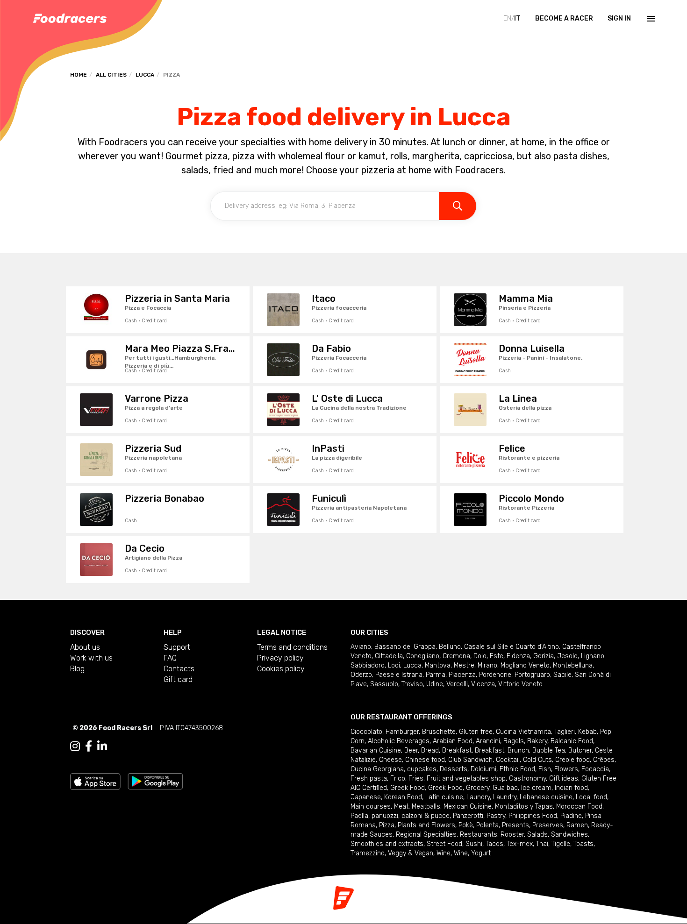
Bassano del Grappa (405, 647)
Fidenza (518, 656)
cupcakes (422, 769)
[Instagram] (75, 746)
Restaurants (478, 835)
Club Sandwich (470, 760)
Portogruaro (532, 675)
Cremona (456, 656)
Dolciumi (483, 769)
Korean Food (403, 797)
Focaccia (595, 769)
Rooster (512, 835)
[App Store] (95, 780)
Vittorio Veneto (520, 684)
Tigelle (560, 844)
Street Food (444, 844)
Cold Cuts (537, 760)
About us (85, 647)
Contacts (179, 668)
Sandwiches (569, 835)
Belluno (450, 647)
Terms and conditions (292, 647)
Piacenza (462, 675)
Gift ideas (563, 778)
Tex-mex (520, 844)
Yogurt (481, 853)
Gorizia (543, 656)
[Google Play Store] (155, 780)
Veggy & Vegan (410, 853)
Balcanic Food (572, 741)
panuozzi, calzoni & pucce (411, 816)
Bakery (537, 741)
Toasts (583, 844)
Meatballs (426, 806)
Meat (401, 806)
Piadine (571, 816)
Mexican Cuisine (468, 806)
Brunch (518, 750)
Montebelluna (573, 665)
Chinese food (425, 760)
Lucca (145, 74)
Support (177, 647)
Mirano (487, 665)
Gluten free (476, 732)
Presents (515, 825)
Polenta (487, 825)
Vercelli (457, 684)
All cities (111, 74)
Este (496, 656)
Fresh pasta (369, 778)
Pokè (465, 825)
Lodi (394, 665)
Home (78, 74)
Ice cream (536, 788)
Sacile (562, 675)
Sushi (473, 844)
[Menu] (650, 19)
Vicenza (483, 684)
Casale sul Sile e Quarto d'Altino (511, 647)
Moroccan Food (579, 806)
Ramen (577, 825)
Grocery (477, 788)
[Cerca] (457, 206)
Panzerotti (468, 816)
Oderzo (361, 675)
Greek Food (407, 788)
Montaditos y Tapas (524, 806)
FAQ (170, 658)
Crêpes (604, 760)
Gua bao (505, 788)
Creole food (572, 760)
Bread (430, 750)
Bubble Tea (548, 750)
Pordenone (495, 675)
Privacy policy (280, 658)
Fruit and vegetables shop (466, 778)
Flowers (566, 769)
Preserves (547, 825)
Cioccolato (366, 732)
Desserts (453, 769)
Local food (591, 797)
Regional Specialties (426, 835)
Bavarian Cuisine (376, 750)
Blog (77, 668)
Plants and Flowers (426, 825)
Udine (434, 684)
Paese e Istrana (398, 675)
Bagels (513, 741)
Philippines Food (532, 816)
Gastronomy (527, 778)
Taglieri (564, 732)
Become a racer (564, 18)
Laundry (478, 797)
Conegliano (422, 656)
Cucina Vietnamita (523, 732)
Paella (359, 816)
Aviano (361, 647)
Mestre (464, 665)
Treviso (412, 684)
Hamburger (402, 732)
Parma (435, 675)
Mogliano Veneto (525, 665)
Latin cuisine (444, 797)
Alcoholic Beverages (398, 741)
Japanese (366, 797)
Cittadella (389, 656)
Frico (397, 778)
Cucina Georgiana (377, 769)
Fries (415, 778)
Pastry (496, 816)
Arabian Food (452, 741)
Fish (544, 769)
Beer (411, 750)
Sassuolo (384, 684)
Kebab (587, 732)
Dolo (480, 656)
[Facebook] (88, 746)
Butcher (580, 750)
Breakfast (457, 750)
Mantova (438, 665)
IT (517, 18)
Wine (444, 853)
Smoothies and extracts (387, 844)
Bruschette (439, 732)
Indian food (571, 788)
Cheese (390, 760)
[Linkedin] (102, 746)
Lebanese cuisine (546, 797)
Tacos (494, 844)
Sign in (619, 18)
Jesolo (567, 656)
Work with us (91, 658)
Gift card (178, 679)
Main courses (371, 806)
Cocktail (508, 760)
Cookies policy (281, 668)
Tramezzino (368, 853)
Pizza (386, 825)
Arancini (488, 741)
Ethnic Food (517, 769)
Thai (542, 844)
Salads (537, 835)
